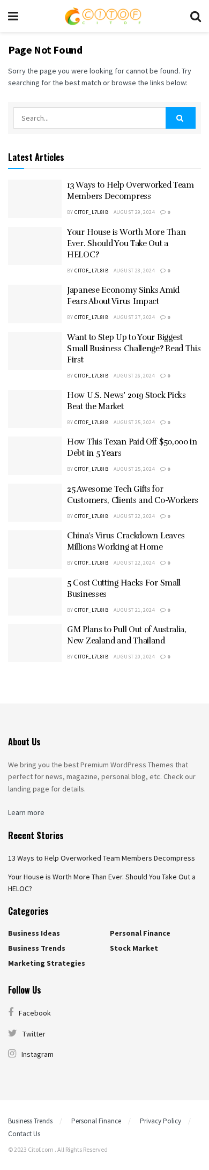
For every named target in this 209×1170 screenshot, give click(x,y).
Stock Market (134, 948)
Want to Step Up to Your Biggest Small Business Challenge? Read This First (134, 348)
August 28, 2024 (134, 270)
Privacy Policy (160, 1120)
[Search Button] (181, 118)
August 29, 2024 (134, 212)
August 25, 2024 (134, 422)
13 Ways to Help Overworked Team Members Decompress (101, 858)
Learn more (26, 812)
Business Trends (36, 948)
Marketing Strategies (46, 963)
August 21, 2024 (134, 609)
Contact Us (24, 1133)
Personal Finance (140, 933)
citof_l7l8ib (91, 212)
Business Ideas (34, 933)
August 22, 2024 (134, 516)
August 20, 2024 (134, 656)
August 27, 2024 (134, 317)
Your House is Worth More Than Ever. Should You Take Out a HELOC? (126, 243)
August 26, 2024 (134, 375)
